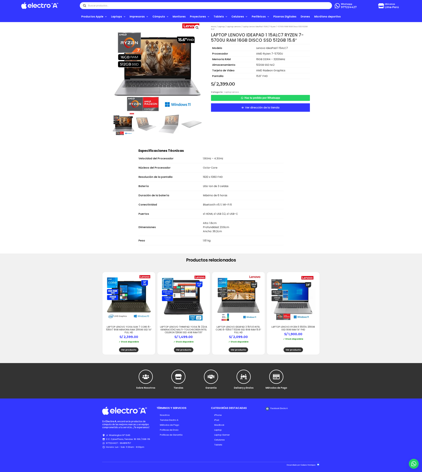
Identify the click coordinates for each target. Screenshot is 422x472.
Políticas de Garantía (171, 434)
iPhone (218, 415)
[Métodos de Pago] (276, 377)
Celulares (219, 439)
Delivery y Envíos (244, 387)
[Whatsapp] (337, 6)
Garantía (211, 387)
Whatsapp (346, 4)
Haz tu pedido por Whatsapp (262, 97)
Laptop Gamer (222, 434)
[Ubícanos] (381, 6)
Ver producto (128, 349)
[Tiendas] (178, 377)
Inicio (213, 26)
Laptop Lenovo (234, 26)
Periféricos (259, 16)
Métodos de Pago (276, 387)
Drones (305, 16)
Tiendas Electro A (169, 420)
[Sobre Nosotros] (146, 377)
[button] (197, 28)
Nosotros (165, 415)
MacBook (219, 425)
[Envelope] (318, 464)
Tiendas (178, 387)
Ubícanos (390, 4)
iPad (216, 420)
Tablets (218, 444)
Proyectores (198, 16)
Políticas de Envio (169, 429)
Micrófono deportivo (327, 16)
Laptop (221, 26)
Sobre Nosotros (145, 387)
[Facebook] (267, 409)
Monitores (179, 16)
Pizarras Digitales (284, 16)
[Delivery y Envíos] (244, 377)
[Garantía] (211, 377)
